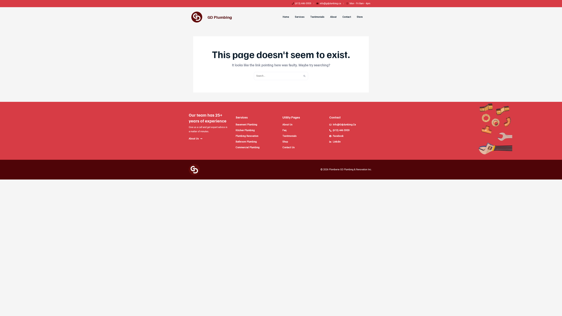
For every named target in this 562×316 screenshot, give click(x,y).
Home (286, 17)
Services (299, 17)
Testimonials (317, 17)
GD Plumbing (220, 17)
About (333, 17)
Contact (346, 17)
